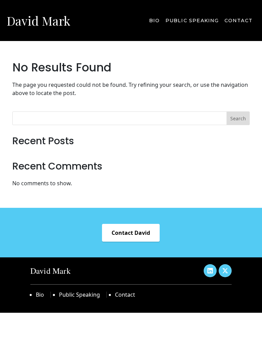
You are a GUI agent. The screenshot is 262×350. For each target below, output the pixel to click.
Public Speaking (192, 20)
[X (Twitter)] (225, 270)
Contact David (131, 233)
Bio (154, 20)
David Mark (38, 20)
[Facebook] (210, 270)
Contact (238, 20)
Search (238, 118)
